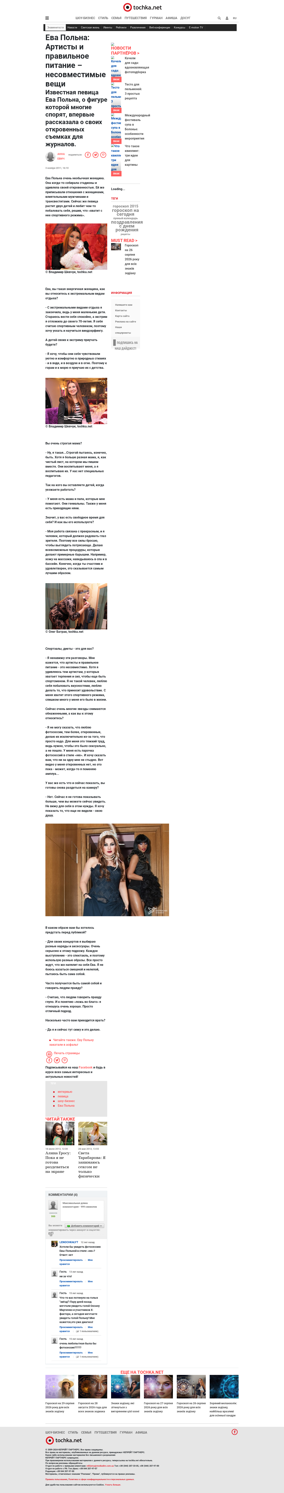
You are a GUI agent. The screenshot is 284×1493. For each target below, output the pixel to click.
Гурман (156, 18)
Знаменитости (55, 27)
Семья (116, 18)
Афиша (171, 18)
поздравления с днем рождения (127, 226)
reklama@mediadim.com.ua (100, 1466)
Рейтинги (121, 27)
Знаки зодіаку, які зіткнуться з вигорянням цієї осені (125, 1407)
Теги (115, 198)
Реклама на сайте (125, 321)
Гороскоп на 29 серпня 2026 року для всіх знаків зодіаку (59, 1407)
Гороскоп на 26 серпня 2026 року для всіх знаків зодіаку (132, 259)
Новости (72, 27)
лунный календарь (125, 218)
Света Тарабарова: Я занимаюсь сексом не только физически (91, 1164)
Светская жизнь (90, 27)
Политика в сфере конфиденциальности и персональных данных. (101, 1479)
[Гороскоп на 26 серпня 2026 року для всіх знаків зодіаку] (116, 246)
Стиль (103, 18)
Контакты (121, 310)
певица (63, 1096)
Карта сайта (122, 316)
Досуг (185, 18)
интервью (65, 1092)
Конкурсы (179, 27)
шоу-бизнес (66, 1101)
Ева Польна (66, 1105)
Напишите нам (123, 304)
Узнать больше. (113, 1485)
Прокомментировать (71, 1260)
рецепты (125, 234)
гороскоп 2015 (125, 206)
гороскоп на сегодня (125, 212)
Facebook (86, 1067)
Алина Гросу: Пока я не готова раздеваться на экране (58, 1162)
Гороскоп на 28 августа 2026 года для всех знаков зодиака (92, 1407)
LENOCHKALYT (69, 1242)
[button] (227, 18)
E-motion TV (196, 27)
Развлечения (137, 27)
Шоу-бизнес (85, 18)
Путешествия (136, 18)
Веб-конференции (159, 27)
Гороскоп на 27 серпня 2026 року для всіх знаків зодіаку (158, 1407)
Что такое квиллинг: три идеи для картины (132, 155)
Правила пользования (56, 1479)
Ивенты (107, 27)
